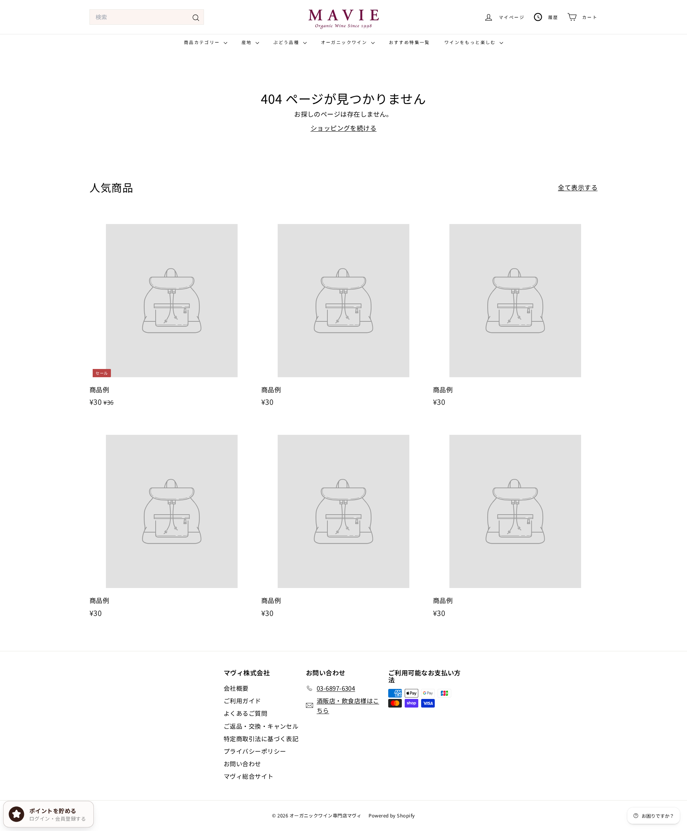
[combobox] (146, 17)
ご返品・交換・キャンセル (261, 725)
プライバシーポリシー (255, 751)
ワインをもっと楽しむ (471, 42)
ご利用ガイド (242, 700)
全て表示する (578, 187)
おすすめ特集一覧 (409, 42)
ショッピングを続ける (344, 127)
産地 (248, 42)
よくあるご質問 (245, 713)
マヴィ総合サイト (249, 776)
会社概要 (236, 688)
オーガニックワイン (345, 42)
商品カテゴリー (203, 42)
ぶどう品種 (287, 42)
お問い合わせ (242, 763)
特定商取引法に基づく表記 (261, 738)
